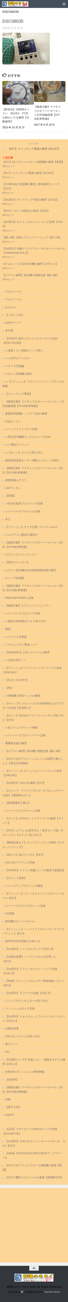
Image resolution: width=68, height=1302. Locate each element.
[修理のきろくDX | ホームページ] (19, 4)
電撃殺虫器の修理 (16, 743)
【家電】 (10, 495)
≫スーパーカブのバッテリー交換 (25, 735)
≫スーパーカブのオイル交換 (22, 511)
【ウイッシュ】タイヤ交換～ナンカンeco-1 (31, 527)
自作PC (9, 1114)
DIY (7, 1051)
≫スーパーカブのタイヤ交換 (22, 613)
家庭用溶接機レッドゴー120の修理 (26, 413)
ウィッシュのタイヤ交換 (20, 1008)
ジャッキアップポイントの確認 (24, 885)
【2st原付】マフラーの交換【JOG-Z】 (28, 993)
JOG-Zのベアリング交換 (20, 862)
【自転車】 (12, 1079)
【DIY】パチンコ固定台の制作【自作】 (26, 210)
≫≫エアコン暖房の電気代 (21, 534)
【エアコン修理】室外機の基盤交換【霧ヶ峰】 (30, 275)
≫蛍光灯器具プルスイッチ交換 (24, 503)
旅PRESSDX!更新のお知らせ (22, 941)
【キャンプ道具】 (16, 878)
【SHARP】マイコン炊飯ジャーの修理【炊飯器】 (35, 870)
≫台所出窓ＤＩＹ (16, 660)
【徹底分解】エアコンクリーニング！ (28, 605)
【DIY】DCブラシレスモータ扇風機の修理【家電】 (33, 161)
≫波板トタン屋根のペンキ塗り (24, 350)
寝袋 (8, 629)
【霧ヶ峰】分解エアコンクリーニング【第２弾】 (32, 237)
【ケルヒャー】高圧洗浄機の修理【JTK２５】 (30, 263)
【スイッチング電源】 (18, 393)
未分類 (9, 330)
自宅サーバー (13, 322)
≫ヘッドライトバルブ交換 (21, 429)
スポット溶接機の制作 (18, 373)
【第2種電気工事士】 (18, 802)
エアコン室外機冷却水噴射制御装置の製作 (30, 570)
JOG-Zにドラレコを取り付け (22, 1036)
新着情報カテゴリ (16, 480)
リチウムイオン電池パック (21, 644)
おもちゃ (10, 307)
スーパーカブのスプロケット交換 (25, 905)
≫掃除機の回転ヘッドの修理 (22, 695)
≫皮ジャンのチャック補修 (21, 727)
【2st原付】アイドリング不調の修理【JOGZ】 (30, 199)
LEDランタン (13, 487)
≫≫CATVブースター (18, 358)
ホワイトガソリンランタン (21, 554)
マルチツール (13, 291)
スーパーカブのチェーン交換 (22, 810)
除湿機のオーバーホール (20, 921)
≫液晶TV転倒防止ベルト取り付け (25, 621)
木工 (8, 519)
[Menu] (64, 4)
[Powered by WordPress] (22, 1292)
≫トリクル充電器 (16, 636)
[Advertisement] (34, 1225)
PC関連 (9, 913)
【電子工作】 (13, 1107)
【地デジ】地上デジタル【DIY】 (25, 854)
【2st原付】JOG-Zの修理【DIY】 (25, 782)
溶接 (8, 1099)
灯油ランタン (13, 421)
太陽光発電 (12, 1028)
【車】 (9, 687)
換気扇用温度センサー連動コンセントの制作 (32, 460)
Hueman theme (52, 1292)
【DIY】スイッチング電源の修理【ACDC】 (28, 173)
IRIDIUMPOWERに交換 (19, 597)
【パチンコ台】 (14, 315)
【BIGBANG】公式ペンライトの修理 (27, 652)
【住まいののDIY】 (16, 680)
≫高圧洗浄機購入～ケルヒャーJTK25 (27, 436)
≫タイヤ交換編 (14, 366)
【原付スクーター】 (17, 562)
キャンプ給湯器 (14, 578)
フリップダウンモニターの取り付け (26, 1000)
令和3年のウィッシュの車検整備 (24, 1071)
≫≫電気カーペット (17, 444)
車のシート (12, 1044)
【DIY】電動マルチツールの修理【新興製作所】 (34, 1177)
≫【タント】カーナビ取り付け (24, 452)
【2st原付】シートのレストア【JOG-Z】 (30, 948)
